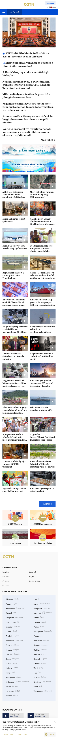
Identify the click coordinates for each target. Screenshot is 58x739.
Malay (42, 603)
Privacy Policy (7, 734)
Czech (11, 631)
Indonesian (17, 681)
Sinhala (39, 654)
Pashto (39, 635)
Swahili (40, 663)
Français (5, 576)
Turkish (40, 677)
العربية (31, 576)
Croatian (13, 626)
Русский (5, 580)
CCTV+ (5, 585)
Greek (12, 658)
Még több (47, 503)
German (12, 654)
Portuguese (43, 631)
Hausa (11, 663)
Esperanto (14, 640)
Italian (12, 686)
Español (32, 572)
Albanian (12, 598)
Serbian (40, 649)
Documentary (34, 580)
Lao (37, 598)
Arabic (11, 603)
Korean (12, 695)
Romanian (41, 640)
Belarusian (15, 608)
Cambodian (12, 622)
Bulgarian (14, 617)
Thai (37, 672)
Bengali (11, 612)
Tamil (38, 667)
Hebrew (12, 667)
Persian (40, 622)
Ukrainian (42, 681)
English (5, 572)
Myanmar (43, 612)
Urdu (38, 686)
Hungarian (13, 677)
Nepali (38, 617)
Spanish (40, 658)
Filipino (12, 644)
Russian (40, 644)
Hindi (10, 672)
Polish (39, 626)
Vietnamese (43, 690)
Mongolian (41, 608)
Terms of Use (22, 734)
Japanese (13, 690)
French (12, 649)
